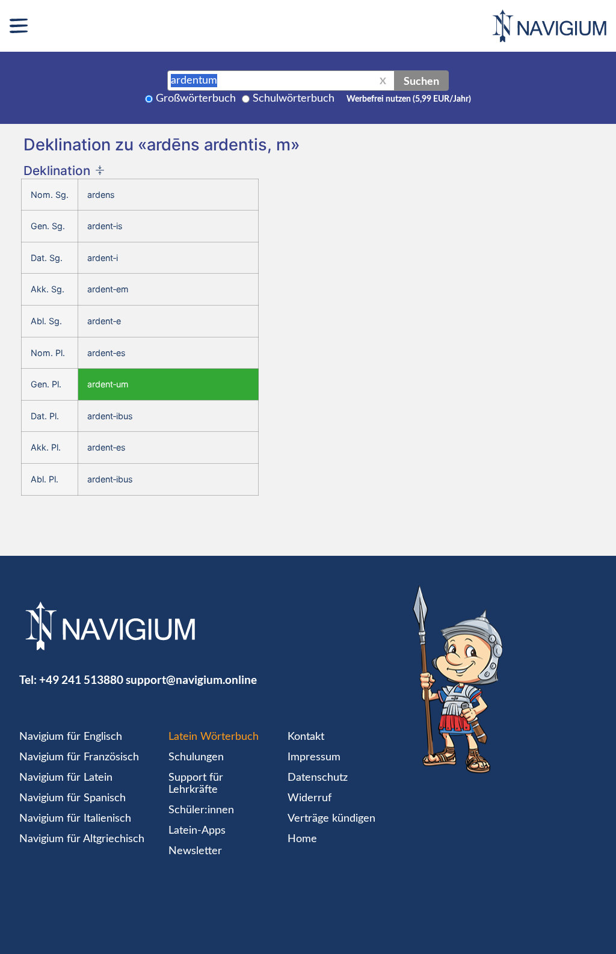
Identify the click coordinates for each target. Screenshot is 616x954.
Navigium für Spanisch (72, 798)
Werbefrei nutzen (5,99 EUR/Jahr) (408, 99)
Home (302, 839)
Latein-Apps (197, 830)
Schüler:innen (201, 810)
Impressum (314, 757)
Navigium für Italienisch (75, 818)
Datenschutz (318, 777)
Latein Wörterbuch (213, 736)
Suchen (421, 80)
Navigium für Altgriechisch (81, 839)
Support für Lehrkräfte (195, 783)
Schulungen (196, 757)
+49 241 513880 (81, 679)
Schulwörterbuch (293, 98)
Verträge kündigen (331, 818)
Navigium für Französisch (79, 757)
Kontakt (306, 736)
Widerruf (309, 798)
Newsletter (195, 851)
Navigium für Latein (65, 777)
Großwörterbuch (196, 98)
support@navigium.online (191, 679)
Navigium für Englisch (70, 736)
